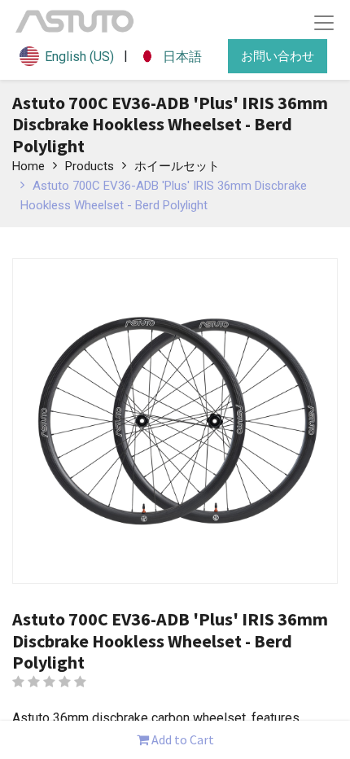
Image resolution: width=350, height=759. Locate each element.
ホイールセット (177, 166)
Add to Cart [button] (181, 739)
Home (28, 166)
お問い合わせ (277, 56)
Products (89, 166)
